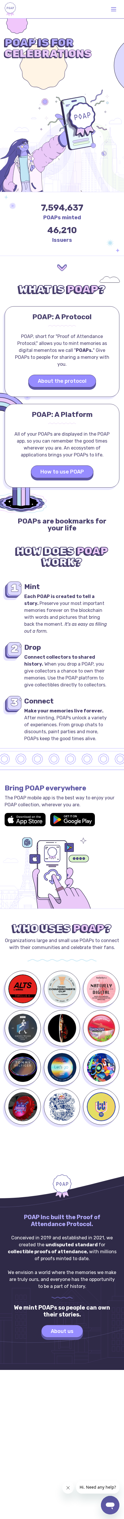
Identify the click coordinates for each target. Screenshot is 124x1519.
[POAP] (10, 9)
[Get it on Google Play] (72, 819)
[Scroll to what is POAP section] (62, 268)
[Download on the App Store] (25, 819)
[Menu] (113, 9)
